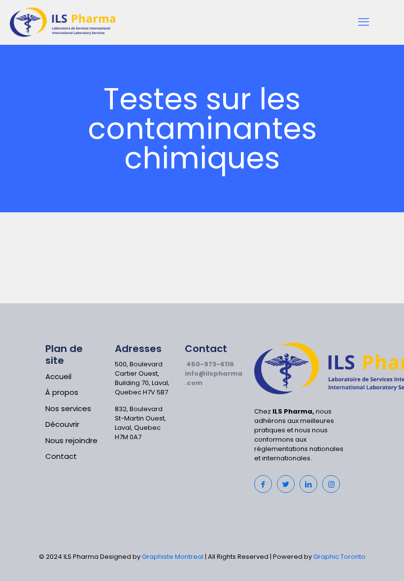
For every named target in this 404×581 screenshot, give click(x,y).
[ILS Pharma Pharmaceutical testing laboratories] (62, 22)
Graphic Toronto (339, 556)
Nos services (68, 408)
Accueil (58, 376)
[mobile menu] (363, 22)
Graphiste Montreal (172, 556)
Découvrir (62, 424)
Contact (61, 456)
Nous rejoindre (71, 440)
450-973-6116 (210, 364)
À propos (61, 392)
